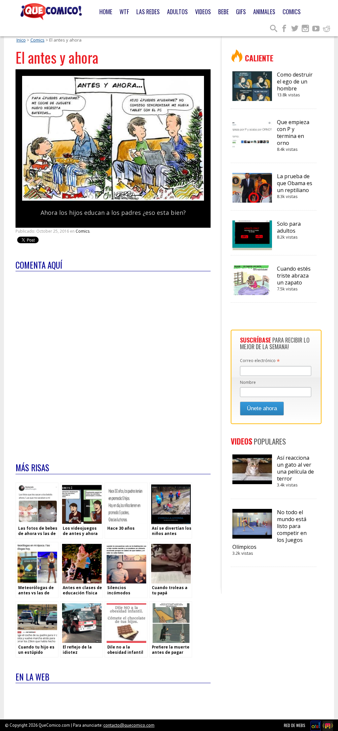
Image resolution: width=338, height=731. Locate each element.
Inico (21, 40)
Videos (203, 11)
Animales (264, 11)
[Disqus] (113, 362)
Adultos (177, 11)
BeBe (223, 11)
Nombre (248, 382)
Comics (292, 11)
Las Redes (148, 11)
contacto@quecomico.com (128, 725)
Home (105, 11)
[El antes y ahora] (113, 199)
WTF (124, 11)
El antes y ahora (57, 57)
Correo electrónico (260, 361)
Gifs (241, 11)
